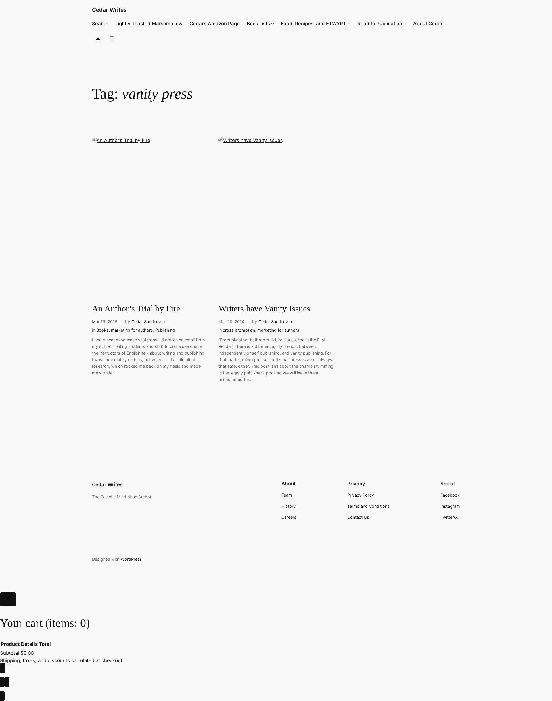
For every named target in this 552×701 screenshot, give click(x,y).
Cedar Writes (109, 9)
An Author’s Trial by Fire (136, 308)
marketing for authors (132, 329)
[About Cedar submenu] (445, 23)
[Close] (8, 599)
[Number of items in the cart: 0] (112, 39)
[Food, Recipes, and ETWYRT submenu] (348, 23)
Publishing (165, 329)
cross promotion (239, 329)
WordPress (131, 559)
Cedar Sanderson (148, 321)
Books (102, 329)
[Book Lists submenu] (272, 23)
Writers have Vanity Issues (264, 308)
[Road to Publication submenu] (404, 23)
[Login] (98, 39)
